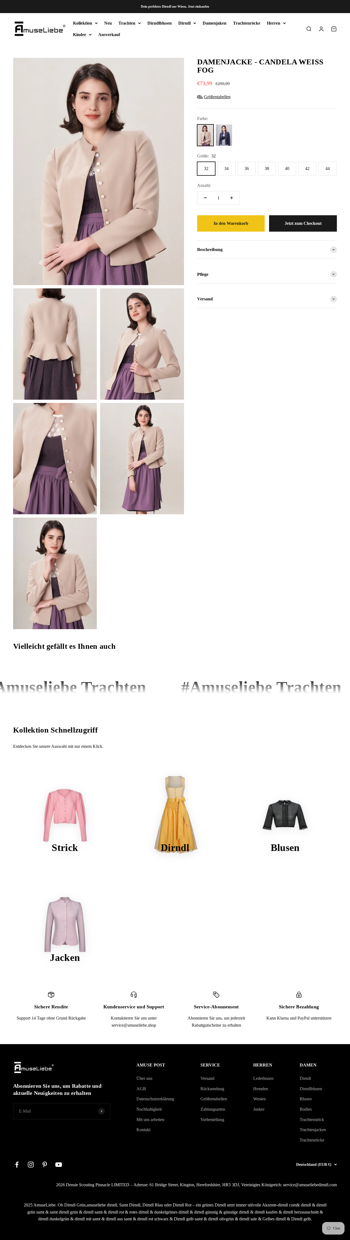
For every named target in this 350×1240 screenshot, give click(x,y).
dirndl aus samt (119, 1219)
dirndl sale (248, 1219)
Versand (207, 1078)
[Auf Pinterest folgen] (44, 1164)
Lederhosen (263, 1078)
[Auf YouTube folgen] (58, 1164)
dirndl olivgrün (221, 1219)
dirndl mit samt (87, 1219)
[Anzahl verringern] (205, 197)
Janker (258, 1109)
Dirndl (184, 23)
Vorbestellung (212, 1119)
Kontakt (143, 1129)
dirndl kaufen (266, 1212)
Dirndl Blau (152, 1205)
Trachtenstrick (312, 1119)
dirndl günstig (206, 1212)
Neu (108, 23)
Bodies (306, 1109)
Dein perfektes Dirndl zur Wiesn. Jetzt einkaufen (175, 6)
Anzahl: (204, 185)
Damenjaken (214, 23)
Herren (273, 23)
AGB (141, 1088)
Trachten (126, 23)
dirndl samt (93, 1212)
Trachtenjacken (313, 1129)
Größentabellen (213, 1098)
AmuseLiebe (44, 1205)
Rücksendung (212, 1088)
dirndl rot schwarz (152, 1219)
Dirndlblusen (159, 23)
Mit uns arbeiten (150, 1119)
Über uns (144, 1078)
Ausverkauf (109, 34)
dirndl (306, 1205)
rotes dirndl (139, 1212)
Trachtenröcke (246, 23)
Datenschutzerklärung (155, 1098)
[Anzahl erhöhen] (232, 197)
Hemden (260, 1088)
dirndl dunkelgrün (53, 1219)
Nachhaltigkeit (149, 1109)
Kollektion (82, 23)
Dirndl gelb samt (188, 1219)
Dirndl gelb (301, 1219)
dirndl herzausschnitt (301, 1212)
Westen (259, 1098)
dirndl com (287, 1205)
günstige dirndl (236, 1212)
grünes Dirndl (214, 1205)
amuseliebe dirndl (102, 1205)
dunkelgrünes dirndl (171, 1212)
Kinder (79, 34)
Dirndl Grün (75, 1205)
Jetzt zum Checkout (303, 223)
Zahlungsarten (212, 1109)
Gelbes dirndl (274, 1219)
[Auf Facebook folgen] (17, 1164)
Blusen (306, 1098)
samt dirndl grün (64, 1212)
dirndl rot (116, 1212)
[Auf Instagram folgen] (30, 1164)
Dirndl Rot (182, 1205)
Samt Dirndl (129, 1205)
